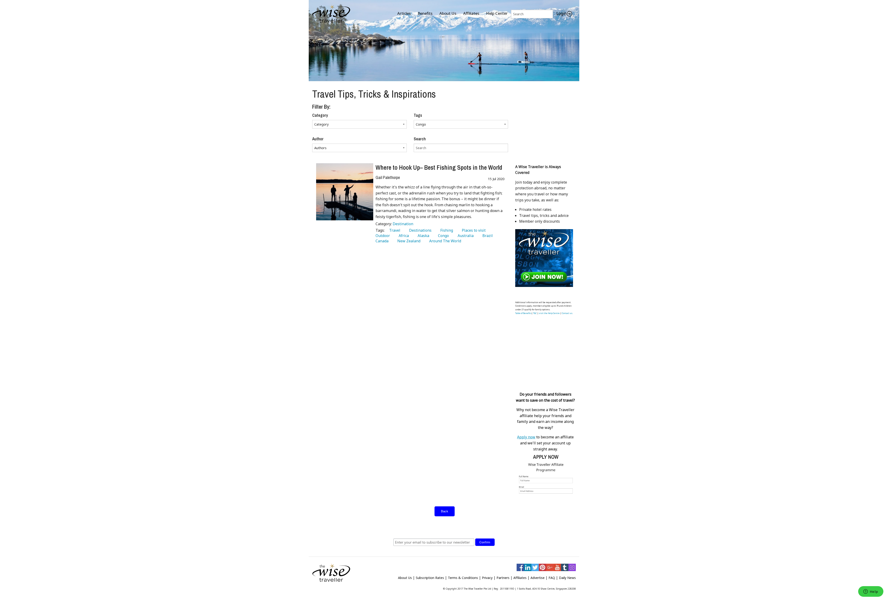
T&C (535, 313)
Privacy (487, 577)
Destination (403, 223)
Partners (502, 577)
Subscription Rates (430, 577)
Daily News (567, 577)
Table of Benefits (523, 313)
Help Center (497, 13)
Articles (404, 13)
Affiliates (471, 13)
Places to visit (473, 230)
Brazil (487, 235)
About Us (447, 13)
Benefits (425, 13)
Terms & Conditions (463, 577)
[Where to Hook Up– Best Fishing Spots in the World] (344, 191)
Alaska (422, 235)
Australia (465, 235)
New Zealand (408, 240)
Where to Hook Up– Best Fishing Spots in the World (439, 167)
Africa (403, 235)
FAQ (552, 577)
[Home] (331, 14)
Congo (442, 235)
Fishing (446, 230)
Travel (393, 230)
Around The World (444, 240)
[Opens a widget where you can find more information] (870, 592)
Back (444, 511)
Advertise (537, 577)
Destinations (419, 230)
